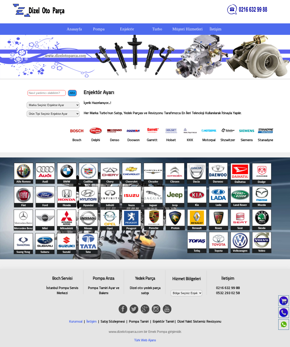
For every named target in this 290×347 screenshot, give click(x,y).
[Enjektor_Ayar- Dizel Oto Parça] (40, 9)
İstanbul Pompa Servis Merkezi (62, 284)
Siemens (226, 139)
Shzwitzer (207, 139)
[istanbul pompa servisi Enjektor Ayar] (145, 258)
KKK (169, 139)
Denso (94, 139)
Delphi (74, 139)
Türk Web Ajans (145, 340)
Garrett (131, 139)
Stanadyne (244, 139)
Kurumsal (75, 321)
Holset (150, 139)
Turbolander (264, 139)
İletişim (91, 321)
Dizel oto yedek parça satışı (145, 284)
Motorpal (188, 139)
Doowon (113, 139)
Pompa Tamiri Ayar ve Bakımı (103, 284)
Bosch (56, 139)
